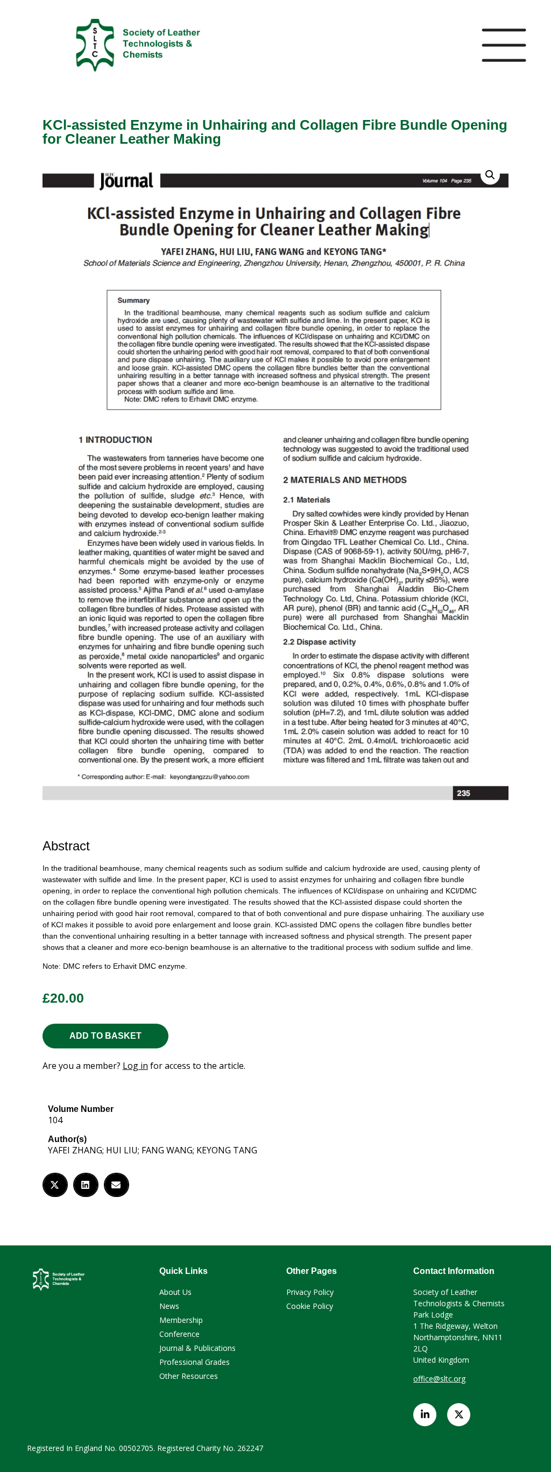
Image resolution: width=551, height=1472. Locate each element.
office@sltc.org (439, 1379)
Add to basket (105, 1035)
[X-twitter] (458, 1414)
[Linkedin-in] (424, 1414)
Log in (135, 1066)
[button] (55, 1185)
